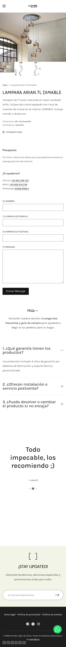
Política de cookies (52, 614)
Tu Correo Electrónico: (15, 216)
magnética (34, 639)
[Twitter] (33, 624)
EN (4, 642)
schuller (20, 125)
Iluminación (25, 121)
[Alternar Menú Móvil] (6, 6)
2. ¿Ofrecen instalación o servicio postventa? (25, 386)
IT (16, 642)
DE (12, 642)
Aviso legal (10, 614)
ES (24, 642)
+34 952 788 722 (20, 180)
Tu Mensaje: (9, 247)
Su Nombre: (9, 201)
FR (8, 642)
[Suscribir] (59, 595)
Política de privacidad (28, 614)
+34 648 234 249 (18, 184)
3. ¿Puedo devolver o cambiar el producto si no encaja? (29, 404)
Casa (5, 85)
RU (20, 642)
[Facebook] (27, 624)
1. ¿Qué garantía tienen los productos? (27, 350)
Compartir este (14, 132)
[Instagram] (38, 624)
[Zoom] (33, 37)
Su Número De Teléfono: (16, 232)
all (16, 121)
